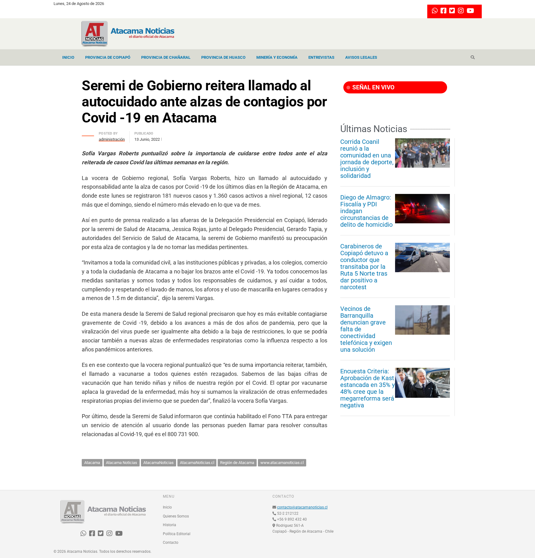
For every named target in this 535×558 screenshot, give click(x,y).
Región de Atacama (237, 462)
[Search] (472, 57)
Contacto (170, 542)
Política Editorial (176, 534)
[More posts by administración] (88, 134)
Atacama (92, 462)
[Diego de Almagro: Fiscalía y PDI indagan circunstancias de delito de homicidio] (422, 208)
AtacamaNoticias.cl (197, 462)
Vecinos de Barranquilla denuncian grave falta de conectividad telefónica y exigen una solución (366, 329)
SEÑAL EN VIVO (372, 87)
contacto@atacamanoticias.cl (302, 507)
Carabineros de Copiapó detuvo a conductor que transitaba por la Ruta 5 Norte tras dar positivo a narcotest (364, 266)
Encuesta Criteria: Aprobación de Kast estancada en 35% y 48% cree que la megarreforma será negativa (367, 388)
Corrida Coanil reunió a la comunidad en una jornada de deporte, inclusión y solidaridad (367, 158)
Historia (169, 525)
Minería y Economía (277, 57)
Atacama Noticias (121, 462)
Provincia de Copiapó (107, 57)
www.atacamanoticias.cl (282, 462)
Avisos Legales (361, 57)
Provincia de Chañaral (165, 57)
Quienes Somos (176, 516)
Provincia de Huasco (223, 57)
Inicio (68, 57)
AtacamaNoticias (158, 462)
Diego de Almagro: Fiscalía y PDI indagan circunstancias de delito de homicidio (366, 211)
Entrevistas (321, 57)
